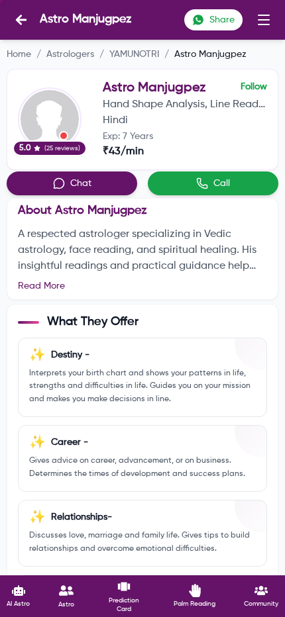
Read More (41, 286)
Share (222, 19)
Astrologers (70, 54)
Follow (254, 86)
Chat (80, 183)
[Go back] (21, 19)
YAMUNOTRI (134, 54)
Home (19, 54)
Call (221, 183)
